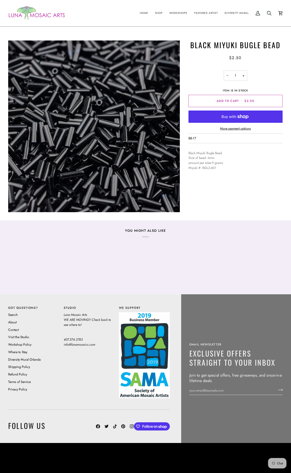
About (12, 322)
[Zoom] (94, 126)
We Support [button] (129, 308)
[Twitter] (107, 426)
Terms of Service (19, 381)
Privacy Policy (17, 389)
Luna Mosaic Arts (122, 454)
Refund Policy (17, 374)
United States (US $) (29, 458)
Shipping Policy (19, 366)
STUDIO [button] (70, 308)
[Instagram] (132, 426)
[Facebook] (98, 426)
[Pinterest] (123, 426)
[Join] (279, 389)
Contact (13, 329)
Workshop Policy (19, 344)
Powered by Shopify (265, 461)
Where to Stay (17, 352)
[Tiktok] (115, 426)
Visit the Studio (18, 337)
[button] (159, 13)
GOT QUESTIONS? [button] (23, 308)
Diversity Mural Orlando (24, 359)
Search (13, 314)
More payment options (235, 128)
